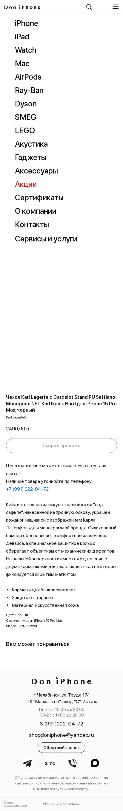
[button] (116, 6)
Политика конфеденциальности (15, 804)
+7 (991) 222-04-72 (27, 489)
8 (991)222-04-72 (61, 723)
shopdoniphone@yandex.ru (61, 735)
